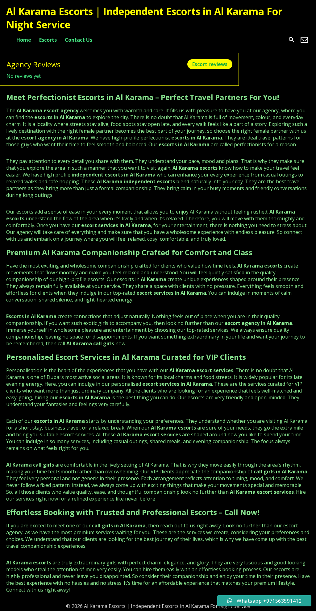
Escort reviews (209, 64)
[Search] (291, 39)
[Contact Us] (304, 39)
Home (23, 39)
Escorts (48, 39)
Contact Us (78, 39)
